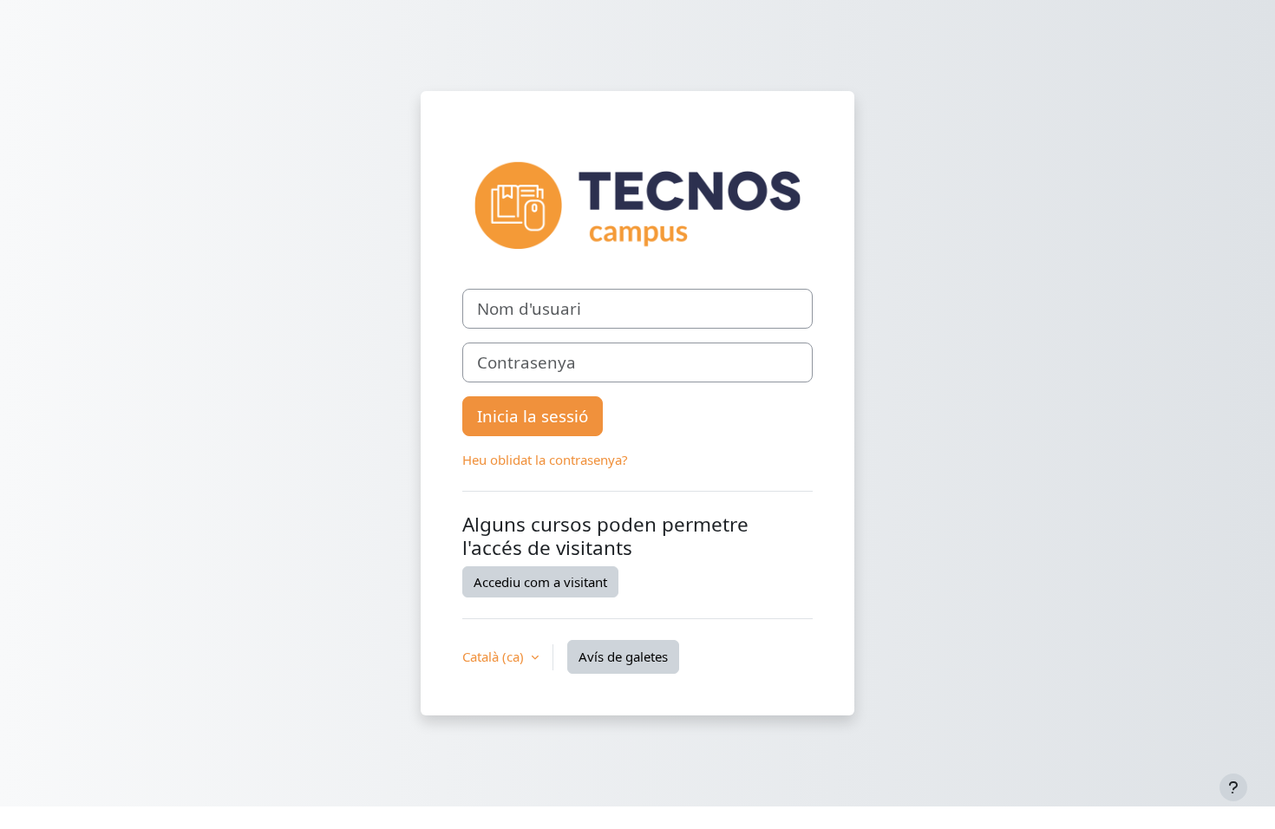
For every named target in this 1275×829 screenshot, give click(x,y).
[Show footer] (1233, 787)
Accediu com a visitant (540, 582)
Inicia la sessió (532, 416)
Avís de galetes (623, 656)
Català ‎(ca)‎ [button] (494, 656)
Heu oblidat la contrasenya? (545, 459)
